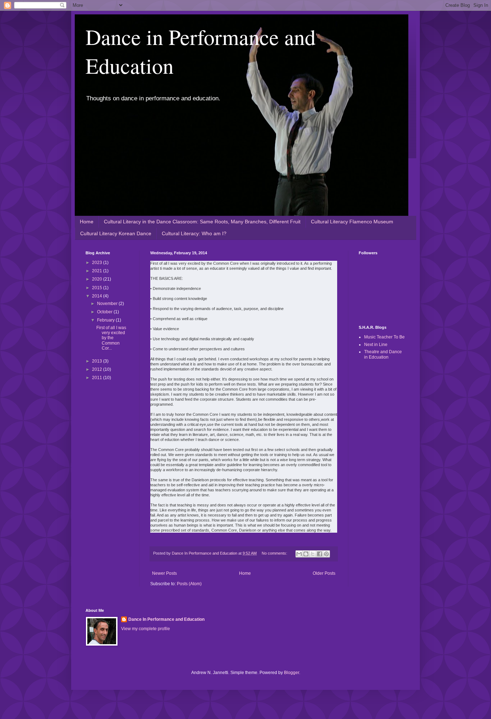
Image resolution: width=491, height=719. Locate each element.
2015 (97, 287)
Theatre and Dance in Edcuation (383, 354)
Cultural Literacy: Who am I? (194, 233)
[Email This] (299, 554)
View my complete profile (145, 628)
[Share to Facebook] (319, 554)
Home (86, 221)
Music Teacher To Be (384, 337)
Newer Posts (164, 573)
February (106, 320)
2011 (97, 377)
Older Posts (324, 573)
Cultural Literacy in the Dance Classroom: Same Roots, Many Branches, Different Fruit (202, 221)
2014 (97, 296)
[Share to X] (312, 554)
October (105, 311)
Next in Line (375, 344)
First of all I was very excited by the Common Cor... (111, 338)
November (108, 303)
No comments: (275, 553)
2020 (97, 279)
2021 (97, 270)
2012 (97, 369)
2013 (97, 361)
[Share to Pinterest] (326, 554)
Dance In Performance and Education (166, 619)
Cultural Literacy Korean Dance (115, 233)
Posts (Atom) (189, 583)
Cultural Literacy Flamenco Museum (352, 221)
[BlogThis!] (305, 554)
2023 (97, 262)
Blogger (291, 672)
